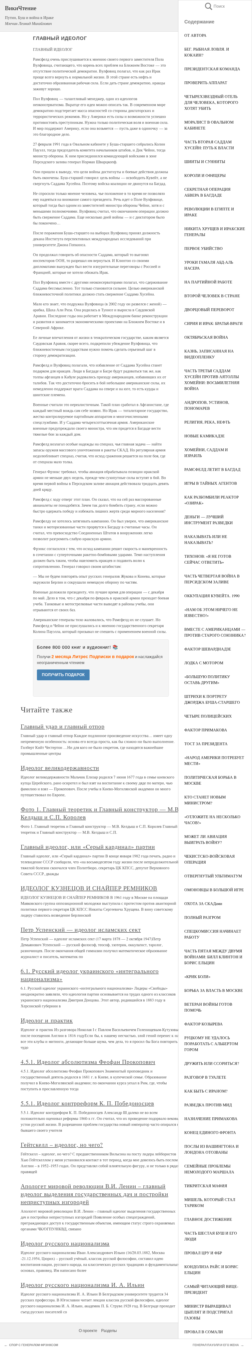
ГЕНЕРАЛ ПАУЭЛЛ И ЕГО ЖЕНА (216, 1345)
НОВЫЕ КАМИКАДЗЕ (204, 435)
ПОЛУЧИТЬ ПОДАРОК (63, 675)
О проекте (88, 1331)
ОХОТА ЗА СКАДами (203, 903)
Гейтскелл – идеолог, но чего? (62, 1144)
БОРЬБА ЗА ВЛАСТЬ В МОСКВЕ (213, 990)
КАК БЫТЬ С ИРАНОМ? (205, 1090)
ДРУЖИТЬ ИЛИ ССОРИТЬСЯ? (211, 1063)
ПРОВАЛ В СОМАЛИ (203, 1331)
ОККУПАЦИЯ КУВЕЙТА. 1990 (211, 595)
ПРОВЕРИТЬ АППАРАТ (205, 82)
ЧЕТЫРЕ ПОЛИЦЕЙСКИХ (208, 716)
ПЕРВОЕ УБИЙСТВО (203, 248)
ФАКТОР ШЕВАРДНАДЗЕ (207, 648)
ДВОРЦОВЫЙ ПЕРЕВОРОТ (209, 309)
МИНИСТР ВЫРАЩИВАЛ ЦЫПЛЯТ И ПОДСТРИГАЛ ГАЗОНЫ (208, 1311)
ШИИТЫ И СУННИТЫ (204, 161)
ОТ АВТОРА (195, 35)
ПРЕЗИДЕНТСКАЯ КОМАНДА (212, 68)
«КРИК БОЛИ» (197, 976)
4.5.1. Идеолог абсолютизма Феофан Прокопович (88, 1062)
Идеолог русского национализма (65, 1243)
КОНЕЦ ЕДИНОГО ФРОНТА (210, 1132)
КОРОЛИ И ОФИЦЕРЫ (205, 175)
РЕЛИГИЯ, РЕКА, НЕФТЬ (207, 422)
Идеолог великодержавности (60, 768)
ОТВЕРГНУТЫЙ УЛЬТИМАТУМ (213, 875)
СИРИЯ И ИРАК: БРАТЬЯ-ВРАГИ (213, 323)
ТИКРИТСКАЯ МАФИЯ (205, 1185)
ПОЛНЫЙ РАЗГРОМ (202, 917)
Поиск (214, 6)
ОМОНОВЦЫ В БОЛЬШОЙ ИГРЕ (214, 889)
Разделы (109, 1331)
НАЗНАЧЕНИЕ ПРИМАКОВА (210, 1118)
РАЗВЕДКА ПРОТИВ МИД (208, 1104)
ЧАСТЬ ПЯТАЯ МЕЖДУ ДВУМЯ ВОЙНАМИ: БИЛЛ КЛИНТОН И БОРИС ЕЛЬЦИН (213, 956)
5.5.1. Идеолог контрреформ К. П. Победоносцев (87, 1103)
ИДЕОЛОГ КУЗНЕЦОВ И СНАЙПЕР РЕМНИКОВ (89, 888)
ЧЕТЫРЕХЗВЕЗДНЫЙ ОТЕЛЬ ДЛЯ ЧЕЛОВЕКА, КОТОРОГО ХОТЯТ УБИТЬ (211, 102)
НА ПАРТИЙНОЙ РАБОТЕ (208, 281)
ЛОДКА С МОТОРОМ (203, 662)
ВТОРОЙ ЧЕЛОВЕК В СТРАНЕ (212, 295)
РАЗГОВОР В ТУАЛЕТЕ (205, 1077)
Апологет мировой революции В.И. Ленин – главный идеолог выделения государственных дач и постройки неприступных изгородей (94, 1194)
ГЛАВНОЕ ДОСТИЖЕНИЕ (208, 1219)
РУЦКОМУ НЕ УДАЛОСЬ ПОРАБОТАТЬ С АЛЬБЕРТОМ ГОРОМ (211, 1043)
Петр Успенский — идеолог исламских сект (81, 929)
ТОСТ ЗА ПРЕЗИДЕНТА (206, 743)
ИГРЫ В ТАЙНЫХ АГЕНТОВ (210, 483)
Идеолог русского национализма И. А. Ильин (82, 1285)
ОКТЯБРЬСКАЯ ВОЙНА (206, 337)
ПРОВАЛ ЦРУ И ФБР (203, 1252)
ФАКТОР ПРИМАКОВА (205, 729)
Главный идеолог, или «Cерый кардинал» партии (88, 847)
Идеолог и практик (47, 1020)
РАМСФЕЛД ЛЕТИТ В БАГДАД (212, 469)
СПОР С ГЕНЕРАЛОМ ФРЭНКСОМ (33, 1345)
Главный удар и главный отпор (63, 726)
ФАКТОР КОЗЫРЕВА (203, 1023)
